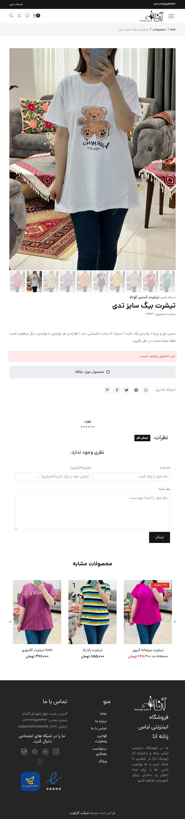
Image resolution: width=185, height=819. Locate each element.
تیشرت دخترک (148, 428)
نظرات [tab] (87, 200)
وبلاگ (102, 539)
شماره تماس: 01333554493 (45, 498)
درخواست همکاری (100, 529)
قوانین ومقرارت (101, 517)
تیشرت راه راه (37, 428)
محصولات (158, 29)
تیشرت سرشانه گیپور (92, 428)
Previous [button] (10, 399)
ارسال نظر (142, 216)
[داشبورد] (19, 15)
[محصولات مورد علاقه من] (27, 15)
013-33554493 (164, 4)
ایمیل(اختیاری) (80, 245)
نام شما (165, 245)
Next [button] (174, 399)
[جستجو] (11, 15)
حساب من (16, 4)
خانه (172, 29)
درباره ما (101, 499)
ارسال (159, 315)
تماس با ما (99, 506)
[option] (37, 399)
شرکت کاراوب (79, 591)
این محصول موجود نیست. (157, 134)
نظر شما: (164, 267)
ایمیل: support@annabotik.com (42, 505)
